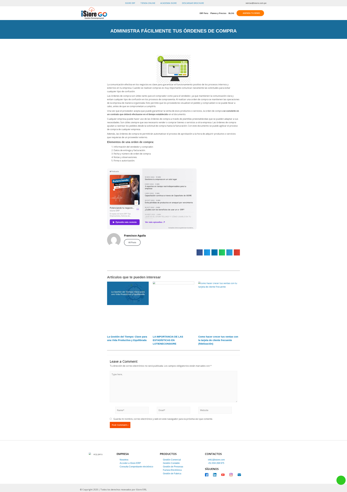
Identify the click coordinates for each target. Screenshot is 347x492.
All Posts (132, 242)
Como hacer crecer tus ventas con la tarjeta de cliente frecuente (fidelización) (218, 340)
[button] (200, 252)
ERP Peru (204, 13)
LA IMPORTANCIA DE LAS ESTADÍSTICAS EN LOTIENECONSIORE (168, 340)
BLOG (231, 13)
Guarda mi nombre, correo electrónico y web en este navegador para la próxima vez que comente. (163, 418)
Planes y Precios (218, 13)
